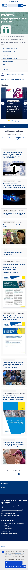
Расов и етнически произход (10, 58)
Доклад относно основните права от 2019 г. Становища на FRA (14, 214)
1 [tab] (9, 121)
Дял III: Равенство (5, 79)
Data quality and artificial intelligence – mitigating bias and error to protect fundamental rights (14, 185)
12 (23, 137)
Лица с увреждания (7, 55)
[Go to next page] (15, 140)
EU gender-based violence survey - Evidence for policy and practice (13, 108)
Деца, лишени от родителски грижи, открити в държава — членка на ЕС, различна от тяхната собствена (12, 155)
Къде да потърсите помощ (9, 513)
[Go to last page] (17, 140)
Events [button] (4, 492)
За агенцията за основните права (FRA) (12, 510)
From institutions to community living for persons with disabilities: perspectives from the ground (13, 444)
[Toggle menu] (25, 5)
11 (20, 137)
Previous (2, 103)
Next (25, 103)
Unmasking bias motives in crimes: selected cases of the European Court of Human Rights (14, 317)
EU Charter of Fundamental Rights (15, 74)
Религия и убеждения (8, 61)
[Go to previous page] (5, 138)
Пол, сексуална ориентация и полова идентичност (12, 68)
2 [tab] (12, 121)
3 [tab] (15, 121)
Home (2, 9)
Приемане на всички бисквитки (14, 562)
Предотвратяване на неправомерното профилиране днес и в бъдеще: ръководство (13, 397)
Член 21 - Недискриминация (17, 80)
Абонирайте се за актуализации (10, 515)
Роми (4, 64)
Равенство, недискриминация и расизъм (12, 9)
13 (25, 137)
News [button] (4, 487)
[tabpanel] (14, 103)
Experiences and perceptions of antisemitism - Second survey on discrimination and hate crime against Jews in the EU (13, 365)
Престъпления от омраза (9, 51)
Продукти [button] (5, 126)
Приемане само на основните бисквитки (16, 566)
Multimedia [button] (5, 483)
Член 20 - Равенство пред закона (17, 79)
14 (10, 139)
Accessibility (3, 546)
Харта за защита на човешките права (12, 511)
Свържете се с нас (5, 531)
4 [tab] (18, 121)
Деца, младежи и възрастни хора (11, 48)
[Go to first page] (3, 138)
